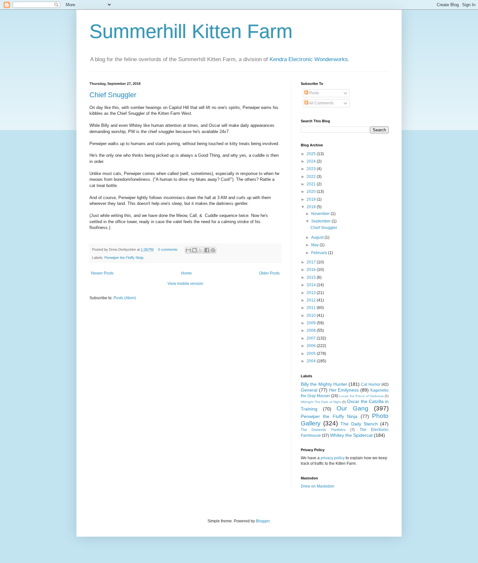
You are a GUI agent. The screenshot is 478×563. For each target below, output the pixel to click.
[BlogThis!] (194, 250)
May (315, 245)
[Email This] (188, 250)
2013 (312, 292)
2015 (312, 277)
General (309, 390)
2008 (312, 330)
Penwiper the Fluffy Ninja (123, 258)
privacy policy (333, 458)
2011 (312, 307)
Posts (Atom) (124, 298)
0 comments (168, 249)
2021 (312, 184)
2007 (312, 338)
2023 (312, 169)
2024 (312, 161)
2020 (312, 191)
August (318, 237)
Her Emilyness (344, 390)
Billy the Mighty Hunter (324, 384)
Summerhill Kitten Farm (191, 31)
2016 (312, 269)
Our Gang (352, 408)
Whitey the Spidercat (351, 435)
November (321, 213)
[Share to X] (200, 250)
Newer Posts (102, 273)
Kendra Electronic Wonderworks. (310, 59)
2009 (312, 323)
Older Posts (269, 273)
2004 (312, 361)
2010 (312, 315)
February (319, 252)
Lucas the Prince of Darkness (361, 396)
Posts (313, 93)
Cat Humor (370, 384)
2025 (312, 154)
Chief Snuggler (112, 95)
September (321, 221)
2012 (312, 300)
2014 (312, 285)
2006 (312, 345)
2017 (312, 262)
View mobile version (185, 283)
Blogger (263, 521)
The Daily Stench (359, 423)
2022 (312, 176)
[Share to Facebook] (207, 250)
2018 (312, 207)
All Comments (321, 103)
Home (186, 273)
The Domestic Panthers (323, 430)
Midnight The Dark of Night (321, 402)
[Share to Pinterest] (213, 250)
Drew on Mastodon (317, 486)
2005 (312, 353)
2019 (312, 199)
